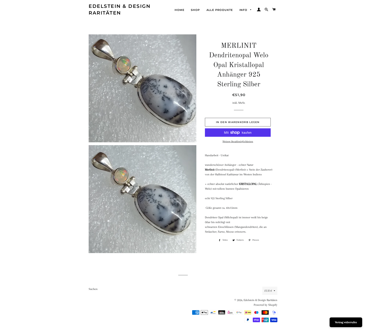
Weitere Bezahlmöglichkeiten (237, 141)
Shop (195, 10)
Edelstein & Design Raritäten (119, 9)
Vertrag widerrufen (346, 322)
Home (179, 10)
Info (243, 10)
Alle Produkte (219, 10)
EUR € (268, 290)
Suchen (93, 289)
